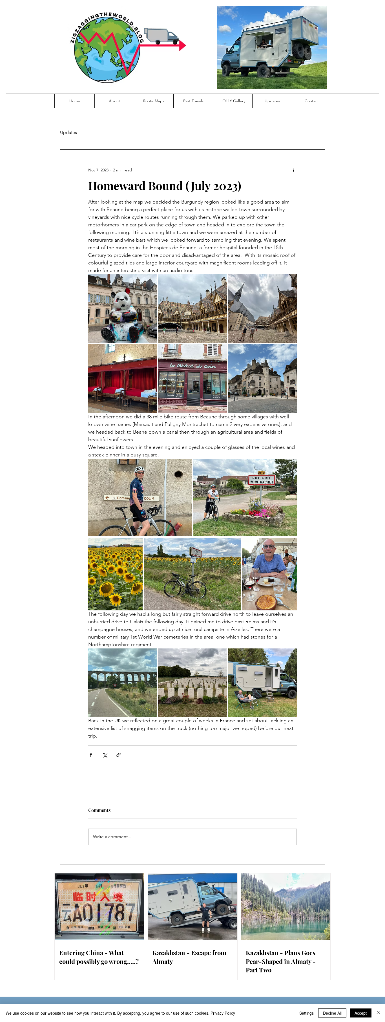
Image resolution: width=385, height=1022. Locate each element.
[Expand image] (122, 308)
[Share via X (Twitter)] (104, 755)
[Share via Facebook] (91, 755)
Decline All (332, 1013)
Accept (361, 1013)
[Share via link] (118, 755)
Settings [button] (306, 1013)
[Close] (378, 1012)
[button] (114, 101)
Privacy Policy (223, 1013)
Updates (68, 132)
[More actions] (293, 170)
